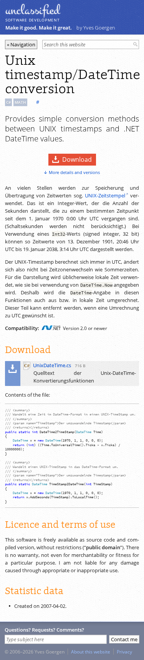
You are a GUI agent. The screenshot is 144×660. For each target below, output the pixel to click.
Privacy (124, 652)
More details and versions (74, 172)
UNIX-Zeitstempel (105, 195)
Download (77, 159)
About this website (90, 652)
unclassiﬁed (32, 10)
